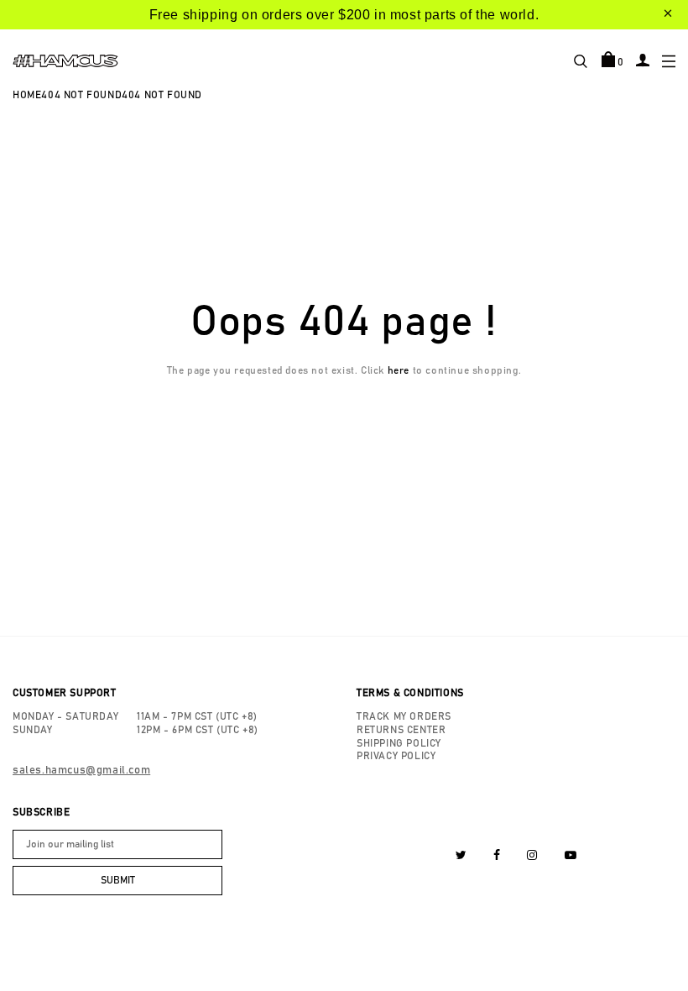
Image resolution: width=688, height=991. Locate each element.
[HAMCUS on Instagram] (532, 856)
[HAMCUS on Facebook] (497, 856)
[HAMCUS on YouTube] (571, 856)
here (398, 370)
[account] (642, 59)
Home (27, 95)
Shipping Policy (399, 743)
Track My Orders (404, 716)
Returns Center (401, 730)
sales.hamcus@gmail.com (81, 770)
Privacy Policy (396, 756)
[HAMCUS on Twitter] (461, 856)
